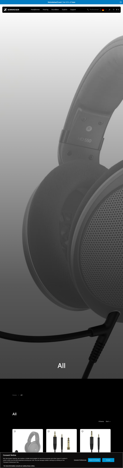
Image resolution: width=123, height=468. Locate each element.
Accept (108, 460)
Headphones (35, 9)
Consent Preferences (80, 460)
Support (73, 9)
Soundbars (55, 9)
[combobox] (109, 9)
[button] (104, 10)
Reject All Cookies (94, 460)
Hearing (45, 9)
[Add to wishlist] (15, 431)
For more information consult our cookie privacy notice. (19, 466)
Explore (64, 9)
